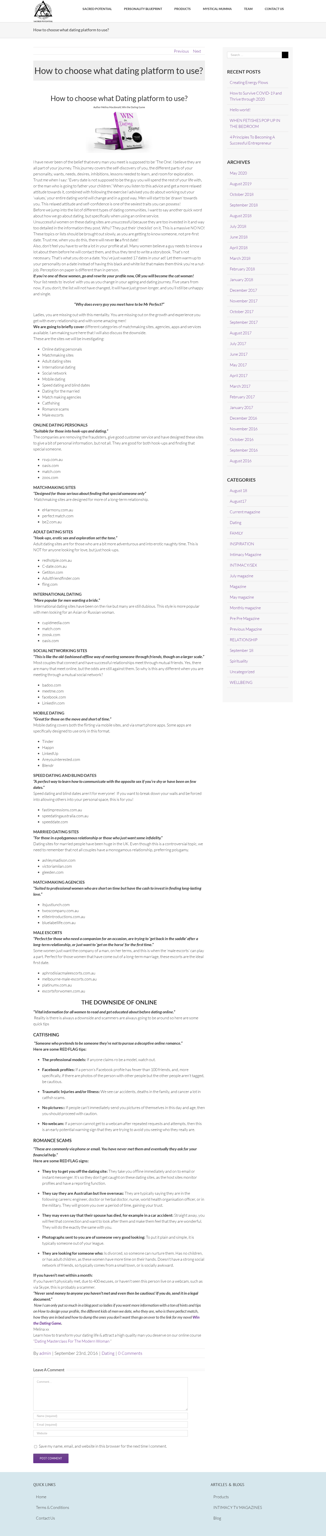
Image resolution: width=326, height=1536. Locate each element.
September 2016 (244, 450)
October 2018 (241, 194)
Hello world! (240, 109)
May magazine (242, 597)
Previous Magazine (246, 629)
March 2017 (240, 386)
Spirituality (239, 661)
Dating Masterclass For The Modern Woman (72, 1341)
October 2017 (241, 311)
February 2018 (242, 268)
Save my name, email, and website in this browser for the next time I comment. (103, 1446)
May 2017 (238, 364)
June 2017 (238, 354)
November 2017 (243, 300)
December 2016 (243, 418)
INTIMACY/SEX (243, 565)
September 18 (241, 650)
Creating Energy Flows (249, 82)
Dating (108, 1353)
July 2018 (238, 226)
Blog (217, 1518)
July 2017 (238, 343)
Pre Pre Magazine (244, 618)
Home (41, 1496)
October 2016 (241, 439)
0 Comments (130, 1353)
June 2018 (238, 236)
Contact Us (45, 1518)
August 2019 (240, 183)
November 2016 (243, 428)
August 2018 (240, 215)
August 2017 (240, 332)
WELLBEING (241, 682)
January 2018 (241, 279)
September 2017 (244, 322)
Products (221, 1496)
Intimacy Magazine (245, 554)
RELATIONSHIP (243, 639)
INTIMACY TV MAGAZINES (237, 1507)
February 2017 (242, 396)
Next (197, 51)
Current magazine (245, 511)
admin (45, 1353)
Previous (181, 51)
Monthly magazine (245, 607)
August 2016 (240, 460)
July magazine (241, 575)
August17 (238, 501)
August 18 (238, 490)
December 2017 (243, 290)
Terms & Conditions (52, 1507)
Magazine (238, 586)
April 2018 (238, 247)
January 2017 (241, 407)
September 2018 (244, 204)
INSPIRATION (242, 543)
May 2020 (238, 173)
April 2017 (238, 375)
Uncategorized (242, 671)
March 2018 (240, 258)
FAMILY (236, 533)
